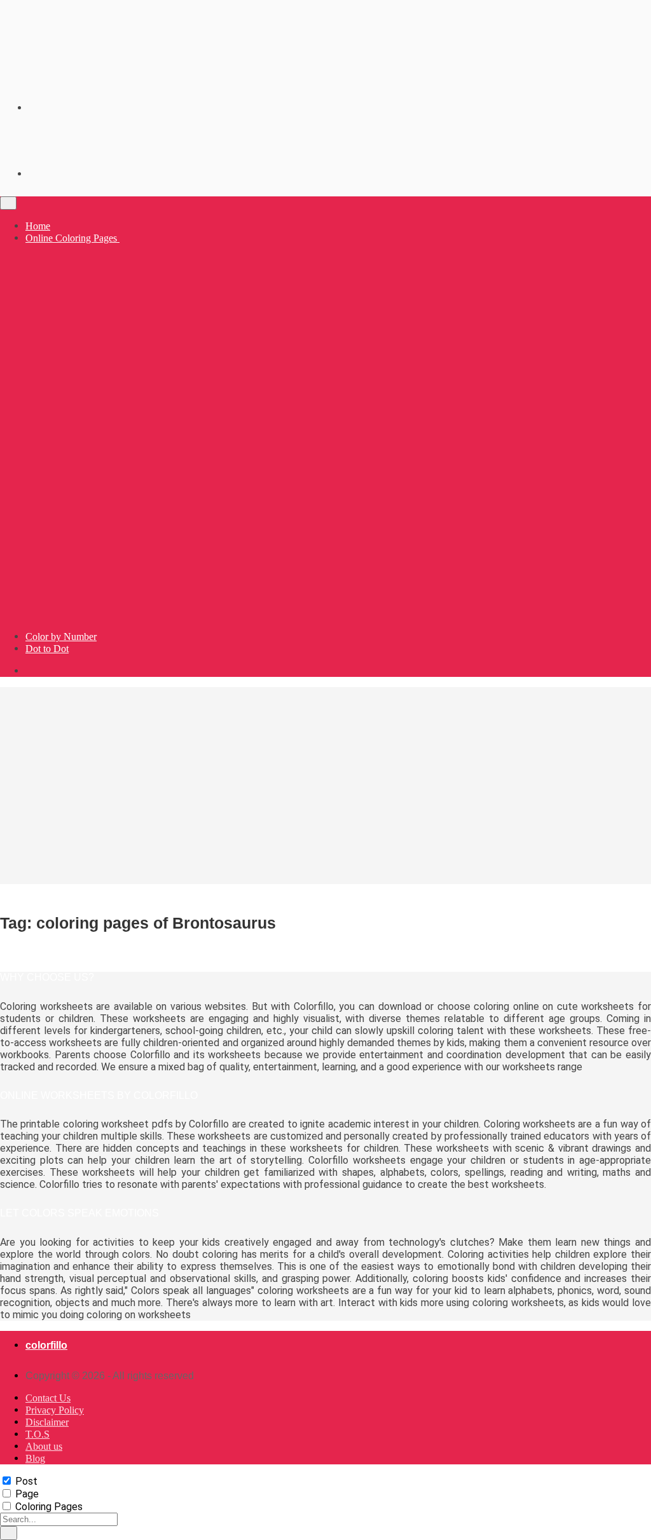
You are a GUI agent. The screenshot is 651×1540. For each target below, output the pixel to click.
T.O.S (37, 1434)
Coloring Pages (49, 1507)
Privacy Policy (54, 1410)
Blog (35, 1458)
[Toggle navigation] (8, 203)
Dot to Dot (47, 648)
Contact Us (48, 1398)
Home (37, 226)
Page (27, 1494)
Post (26, 1481)
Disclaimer (47, 1422)
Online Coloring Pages (72, 238)
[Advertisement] (325, 786)
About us (43, 1446)
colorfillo (46, 1345)
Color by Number (61, 636)
